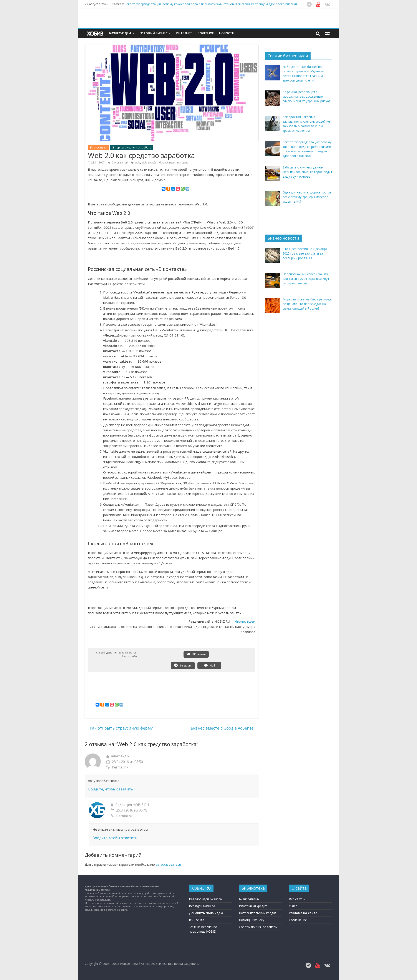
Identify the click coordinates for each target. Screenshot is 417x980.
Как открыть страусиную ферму (119, 728)
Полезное (205, 33)
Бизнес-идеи (120, 33)
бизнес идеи (245, 621)
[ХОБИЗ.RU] (95, 33)
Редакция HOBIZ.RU (132, 804)
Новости (227, 33)
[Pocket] (178, 189)
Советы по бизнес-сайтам (258, 927)
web (137, 162)
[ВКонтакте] (163, 189)
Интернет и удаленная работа (131, 147)
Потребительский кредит (257, 913)
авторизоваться (168, 864)
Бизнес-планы (249, 899)
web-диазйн (149, 162)
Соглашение (298, 920)
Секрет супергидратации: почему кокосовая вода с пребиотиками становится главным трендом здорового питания (211, 4)
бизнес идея (167, 162)
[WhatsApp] (183, 189)
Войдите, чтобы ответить (110, 789)
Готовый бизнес (153, 33)
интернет (183, 162)
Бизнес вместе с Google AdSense (224, 728)
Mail (212, 665)
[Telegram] (187, 189)
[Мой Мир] (173, 189)
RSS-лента (196, 920)
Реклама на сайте (303, 913)
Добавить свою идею (206, 913)
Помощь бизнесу (251, 920)
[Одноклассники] (168, 189)
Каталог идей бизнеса (205, 899)
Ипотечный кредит (253, 906)
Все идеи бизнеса (202, 906)
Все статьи (297, 899)
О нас (293, 906)
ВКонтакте (199, 654)
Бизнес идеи (98, 147)
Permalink (120, 767)
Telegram (185, 665)
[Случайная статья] (327, 33)
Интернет (184, 33)
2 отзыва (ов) (119, 162)
